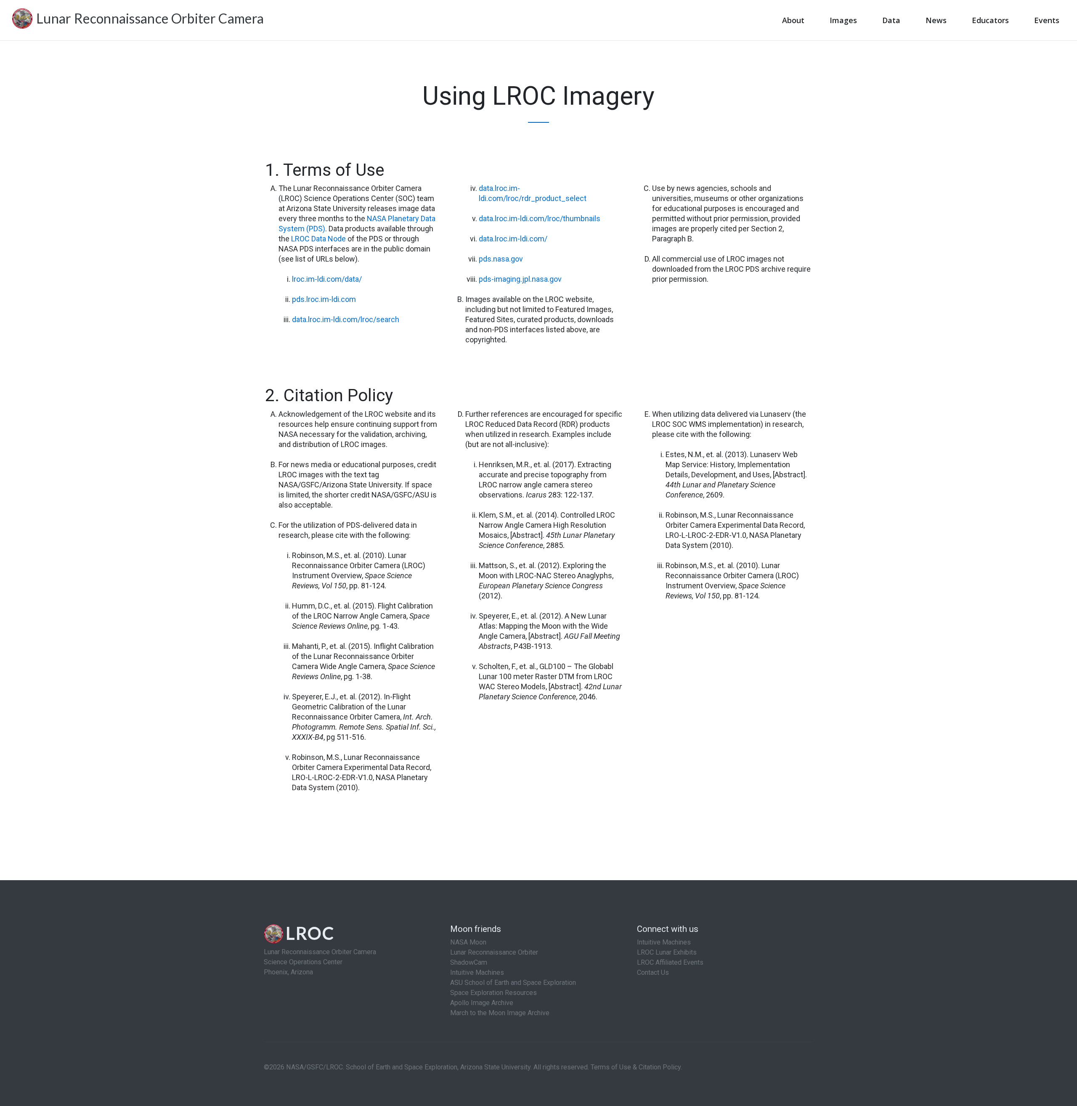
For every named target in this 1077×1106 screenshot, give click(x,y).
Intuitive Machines (477, 972)
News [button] (936, 20)
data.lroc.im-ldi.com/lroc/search (345, 319)
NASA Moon (468, 942)
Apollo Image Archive (481, 1003)
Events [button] (1046, 20)
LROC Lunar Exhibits (667, 952)
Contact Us (653, 972)
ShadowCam (468, 962)
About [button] (793, 20)
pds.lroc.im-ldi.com (324, 299)
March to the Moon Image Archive (499, 1013)
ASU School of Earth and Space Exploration (513, 983)
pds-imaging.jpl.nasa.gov (520, 279)
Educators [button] (990, 20)
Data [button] (891, 20)
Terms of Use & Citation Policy (636, 1067)
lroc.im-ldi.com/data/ (327, 279)
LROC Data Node (318, 238)
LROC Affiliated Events (670, 962)
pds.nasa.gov (501, 258)
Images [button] (843, 20)
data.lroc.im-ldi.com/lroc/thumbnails (539, 218)
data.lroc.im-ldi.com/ (513, 238)
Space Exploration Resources (493, 993)
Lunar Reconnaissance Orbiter (494, 952)
